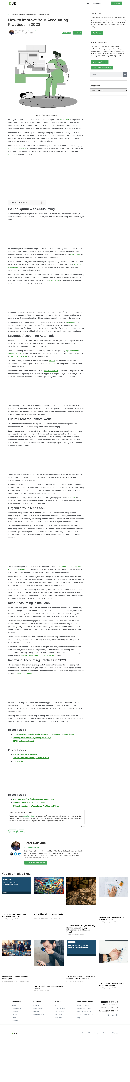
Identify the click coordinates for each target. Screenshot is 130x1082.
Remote (71, 498)
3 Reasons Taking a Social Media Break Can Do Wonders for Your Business (43, 734)
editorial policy (28, 816)
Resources (97, 3)
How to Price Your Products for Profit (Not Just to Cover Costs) (16, 915)
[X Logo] (108, 1015)
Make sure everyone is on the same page (37, 655)
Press (14, 1017)
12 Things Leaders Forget (23, 741)
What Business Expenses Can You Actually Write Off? (111, 918)
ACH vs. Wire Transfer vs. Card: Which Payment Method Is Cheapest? (80, 978)
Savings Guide (60, 1008)
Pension (36, 1011)
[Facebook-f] (105, 1015)
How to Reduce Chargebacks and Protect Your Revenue (111, 984)
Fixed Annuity (38, 1008)
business (21, 831)
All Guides (58, 1017)
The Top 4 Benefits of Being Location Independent (33, 799)
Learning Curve (19, 761)
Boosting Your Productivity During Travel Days (32, 738)
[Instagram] (116, 1015)
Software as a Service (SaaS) (25, 754)
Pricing (14, 1014)
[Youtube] (112, 1015)
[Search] (125, 74)
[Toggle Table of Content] (42, 202)
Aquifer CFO (72, 322)
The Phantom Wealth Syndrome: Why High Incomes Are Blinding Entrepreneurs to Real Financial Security (80, 929)
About (14, 1005)
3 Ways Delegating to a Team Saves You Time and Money (36, 806)
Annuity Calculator (84, 1005)
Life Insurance (38, 1014)
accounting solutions (24, 674)
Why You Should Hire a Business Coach (29, 803)
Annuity (36, 1005)
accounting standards (17, 148)
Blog (9, 15)
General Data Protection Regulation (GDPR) (31, 758)
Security (15, 1020)
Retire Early (59, 1011)
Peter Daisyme (35, 843)
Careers (15, 1011)
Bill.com (52, 361)
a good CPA (54, 280)
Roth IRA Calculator (84, 1011)
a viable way (75, 254)
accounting (64, 120)
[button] (88, 3)
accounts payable (51, 371)
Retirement (59, 1014)
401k (56, 1005)
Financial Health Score (85, 1014)
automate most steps (19, 356)
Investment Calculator (85, 1008)
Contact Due (16, 1008)
